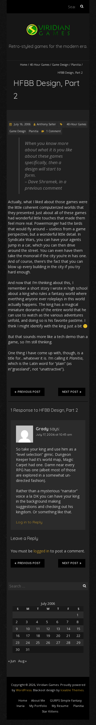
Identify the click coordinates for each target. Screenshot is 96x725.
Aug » (22, 661)
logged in (41, 550)
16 (17, 635)
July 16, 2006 (22, 124)
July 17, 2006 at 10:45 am (54, 434)
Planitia (76, 64)
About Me (38, 700)
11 (38, 628)
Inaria (21, 706)
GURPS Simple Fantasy (66, 700)
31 (28, 649)
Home (23, 64)
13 (58, 628)
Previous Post (29, 392)
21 (68, 635)
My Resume (60, 706)
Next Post (70, 392)
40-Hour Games (39, 64)
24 (28, 642)
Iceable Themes (72, 690)
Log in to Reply (29, 522)
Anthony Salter (46, 124)
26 (48, 642)
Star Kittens (50, 711)
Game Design (60, 64)
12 (48, 628)
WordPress (23, 690)
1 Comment (53, 131)
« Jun (12, 661)
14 (68, 628)
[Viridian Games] (48, 26)
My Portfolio (38, 706)
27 (58, 642)
